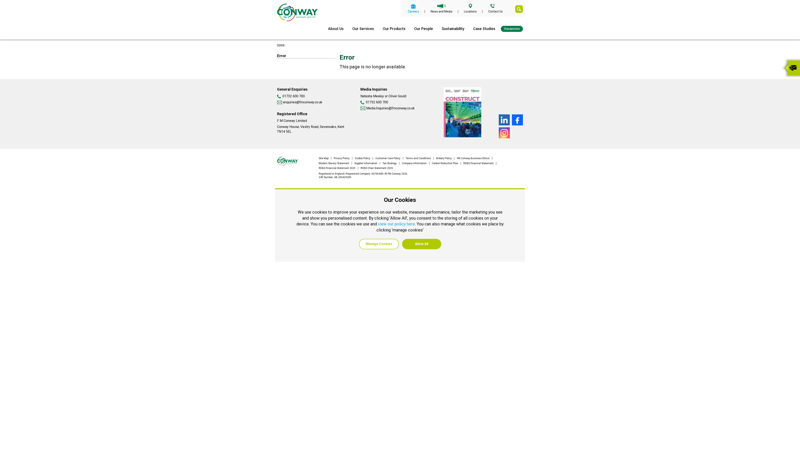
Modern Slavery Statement (334, 163)
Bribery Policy (444, 158)
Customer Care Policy (387, 158)
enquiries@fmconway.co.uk (302, 102)
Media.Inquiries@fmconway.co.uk (390, 108)
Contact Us (495, 11)
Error (281, 55)
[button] (785, 68)
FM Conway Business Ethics (473, 158)
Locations (470, 11)
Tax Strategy (389, 163)
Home (280, 44)
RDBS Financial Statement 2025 (337, 168)
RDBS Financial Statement (478, 163)
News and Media (441, 11)
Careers (413, 11)
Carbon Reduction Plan (445, 163)
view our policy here (396, 224)
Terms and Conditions (418, 158)
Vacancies (512, 29)
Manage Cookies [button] (379, 244)
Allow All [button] (421, 244)
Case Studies (484, 28)
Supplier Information (365, 163)
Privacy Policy (342, 158)
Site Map (324, 158)
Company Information (414, 163)
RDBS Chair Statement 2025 (377, 168)
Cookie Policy (362, 158)
